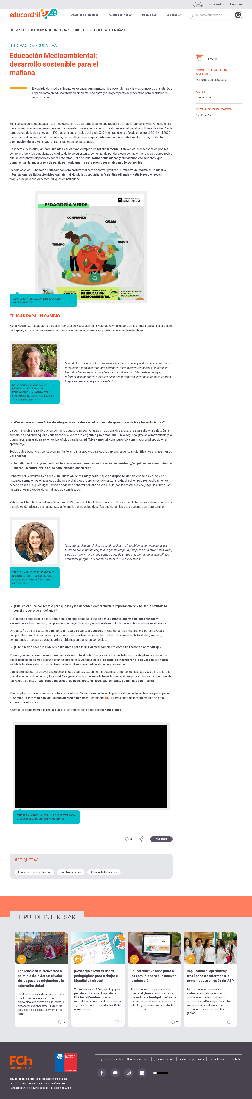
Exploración (174, 14)
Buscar (238, 15)
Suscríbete (234, 1059)
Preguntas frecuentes (110, 1059)
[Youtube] (115, 1072)
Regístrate (236, 4)
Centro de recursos (138, 1059)
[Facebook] (101, 1072)
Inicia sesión (216, 4)
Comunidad (149, 14)
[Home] (34, 13)
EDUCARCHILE (18, 30)
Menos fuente (195, 4)
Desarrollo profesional (85, 14)
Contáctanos (216, 1059)
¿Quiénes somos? (164, 1059)
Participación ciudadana (211, 80)
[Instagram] (128, 1072)
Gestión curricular (120, 14)
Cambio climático (71, 872)
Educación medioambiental (34, 872)
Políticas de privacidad (192, 1059)
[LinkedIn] (142, 1072)
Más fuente (200, 4)
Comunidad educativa (104, 872)
